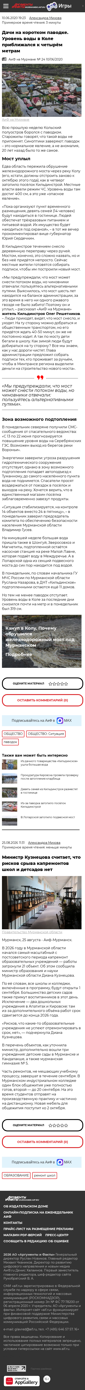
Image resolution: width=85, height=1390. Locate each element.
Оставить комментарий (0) (42, 700)
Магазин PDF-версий (22, 1235)
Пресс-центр (56, 1235)
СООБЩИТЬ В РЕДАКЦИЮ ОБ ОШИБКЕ (36, 1241)
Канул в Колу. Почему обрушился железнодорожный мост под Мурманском (40, 637)
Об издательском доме (25, 1206)
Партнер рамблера (41, 1368)
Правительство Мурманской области (32, 932)
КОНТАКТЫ (12, 1223)
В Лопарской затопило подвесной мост (48, 817)
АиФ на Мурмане (15, 120)
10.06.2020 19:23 (14, 18)
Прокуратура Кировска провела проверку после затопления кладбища (49, 776)
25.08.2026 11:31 (13, 843)
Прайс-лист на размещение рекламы (38, 1229)
